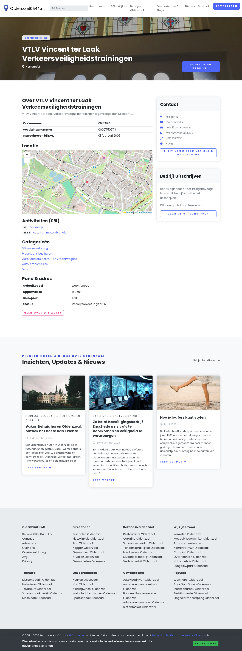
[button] (87, 182)
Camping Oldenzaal (187, 552)
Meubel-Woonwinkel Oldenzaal (195, 539)
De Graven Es (175, 122)
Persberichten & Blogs (167, 8)
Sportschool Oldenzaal (88, 598)
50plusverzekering (36, 37)
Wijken (122, 6)
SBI (113, 6)
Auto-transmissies (35, 264)
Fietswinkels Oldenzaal (88, 539)
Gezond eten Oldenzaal (89, 561)
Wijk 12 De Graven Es (179, 127)
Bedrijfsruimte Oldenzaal (191, 593)
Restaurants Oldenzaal (139, 534)
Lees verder (37, 467)
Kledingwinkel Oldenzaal (89, 589)
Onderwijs (36, 227)
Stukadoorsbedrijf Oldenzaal (142, 557)
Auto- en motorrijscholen (50, 232)
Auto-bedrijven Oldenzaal (141, 580)
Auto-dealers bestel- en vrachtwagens (49, 259)
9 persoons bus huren (37, 254)
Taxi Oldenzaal (83, 543)
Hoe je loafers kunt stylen (183, 417)
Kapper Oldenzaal (85, 548)
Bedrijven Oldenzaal (137, 8)
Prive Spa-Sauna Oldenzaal (192, 584)
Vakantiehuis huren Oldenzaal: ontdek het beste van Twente (54, 428)
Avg (24, 557)
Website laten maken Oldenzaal (95, 593)
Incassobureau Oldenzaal (191, 589)
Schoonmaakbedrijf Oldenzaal (43, 593)
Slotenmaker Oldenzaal (139, 607)
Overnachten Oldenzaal (190, 557)
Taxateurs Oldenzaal (36, 589)
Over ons (28, 548)
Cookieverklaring (34, 552)
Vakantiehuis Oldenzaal (190, 561)
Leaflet (129, 212)
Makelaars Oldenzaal (36, 598)
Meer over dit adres (43, 312)
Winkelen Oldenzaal (187, 534)
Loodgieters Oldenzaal (138, 552)
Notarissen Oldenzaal (37, 584)
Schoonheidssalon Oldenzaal (143, 543)
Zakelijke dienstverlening (115, 416)
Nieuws (190, 6)
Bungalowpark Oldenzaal (191, 566)
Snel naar (95, 6)
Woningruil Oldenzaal (188, 580)
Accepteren (206, 643)
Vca (25, 269)
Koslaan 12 (33, 67)
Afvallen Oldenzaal (86, 557)
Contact (203, 6)
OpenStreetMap (144, 212)
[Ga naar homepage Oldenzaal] (23, 8)
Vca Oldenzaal (83, 584)
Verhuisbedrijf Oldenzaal (140, 561)
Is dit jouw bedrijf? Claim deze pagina (188, 153)
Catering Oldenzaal (136, 539)
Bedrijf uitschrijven (188, 213)
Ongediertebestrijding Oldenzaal (196, 598)
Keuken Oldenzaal (85, 580)
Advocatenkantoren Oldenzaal (144, 602)
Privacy (27, 561)
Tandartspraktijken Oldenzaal (144, 548)
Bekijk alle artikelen (204, 360)
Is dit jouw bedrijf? (201, 66)
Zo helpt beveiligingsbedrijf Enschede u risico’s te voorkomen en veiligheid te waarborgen (118, 428)
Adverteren (227, 6)
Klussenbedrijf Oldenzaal (39, 580)
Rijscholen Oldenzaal (87, 534)
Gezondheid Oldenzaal (88, 552)
